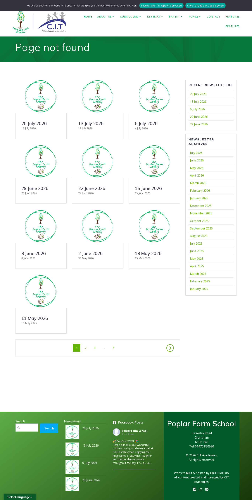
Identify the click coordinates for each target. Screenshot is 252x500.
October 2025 (199, 221)
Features (232, 16)
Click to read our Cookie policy (205, 5)
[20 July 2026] (72, 433)
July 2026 (196, 153)
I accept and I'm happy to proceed (161, 5)
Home (88, 16)
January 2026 (199, 198)
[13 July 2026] (72, 450)
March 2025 (198, 274)
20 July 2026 (34, 123)
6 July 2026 (146, 123)
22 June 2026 (91, 188)
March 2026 (198, 183)
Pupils (194, 16)
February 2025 (200, 281)
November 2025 (201, 213)
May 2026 (196, 168)
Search (49, 428)
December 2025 (201, 206)
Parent (174, 16)
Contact (213, 16)
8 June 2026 (33, 253)
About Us (104, 16)
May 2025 (196, 259)
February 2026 (200, 191)
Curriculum (129, 16)
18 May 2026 (148, 253)
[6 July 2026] (72, 467)
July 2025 (196, 243)
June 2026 (197, 160)
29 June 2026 (34, 188)
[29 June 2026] (72, 485)
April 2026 (197, 175)
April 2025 (197, 266)
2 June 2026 (90, 253)
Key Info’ (154, 16)
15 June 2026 (148, 188)
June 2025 (197, 251)
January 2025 (199, 289)
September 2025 (201, 228)
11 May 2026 (34, 318)
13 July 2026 (90, 123)
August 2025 (198, 236)
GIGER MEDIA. (219, 473)
